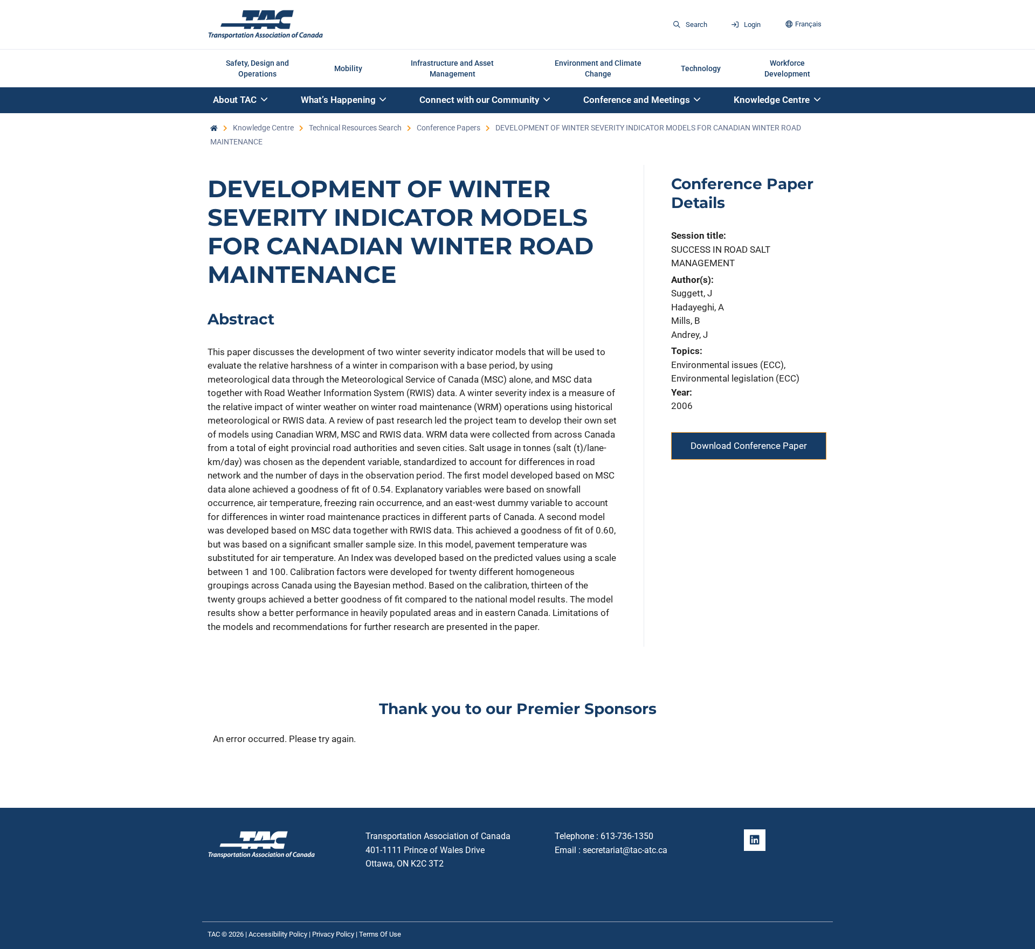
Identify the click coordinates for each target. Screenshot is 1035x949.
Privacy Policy (333, 934)
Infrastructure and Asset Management (452, 68)
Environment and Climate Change (598, 68)
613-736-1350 (627, 836)
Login (752, 24)
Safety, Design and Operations (257, 68)
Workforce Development (787, 68)
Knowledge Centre (263, 127)
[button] (241, 100)
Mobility (348, 68)
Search (696, 24)
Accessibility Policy (278, 934)
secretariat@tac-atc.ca (625, 850)
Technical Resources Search (355, 127)
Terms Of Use (380, 934)
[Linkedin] (754, 840)
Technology (701, 68)
